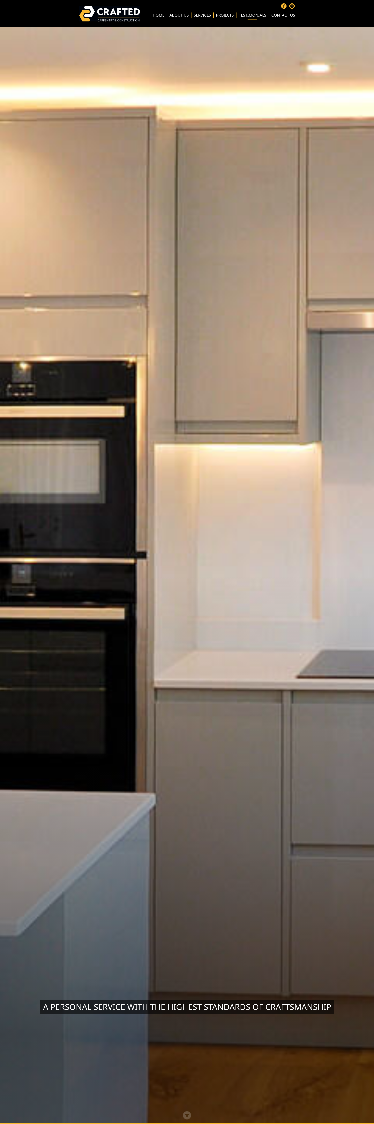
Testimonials (252, 15)
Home (158, 15)
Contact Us (283, 15)
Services (202, 15)
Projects (225, 15)
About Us (179, 15)
